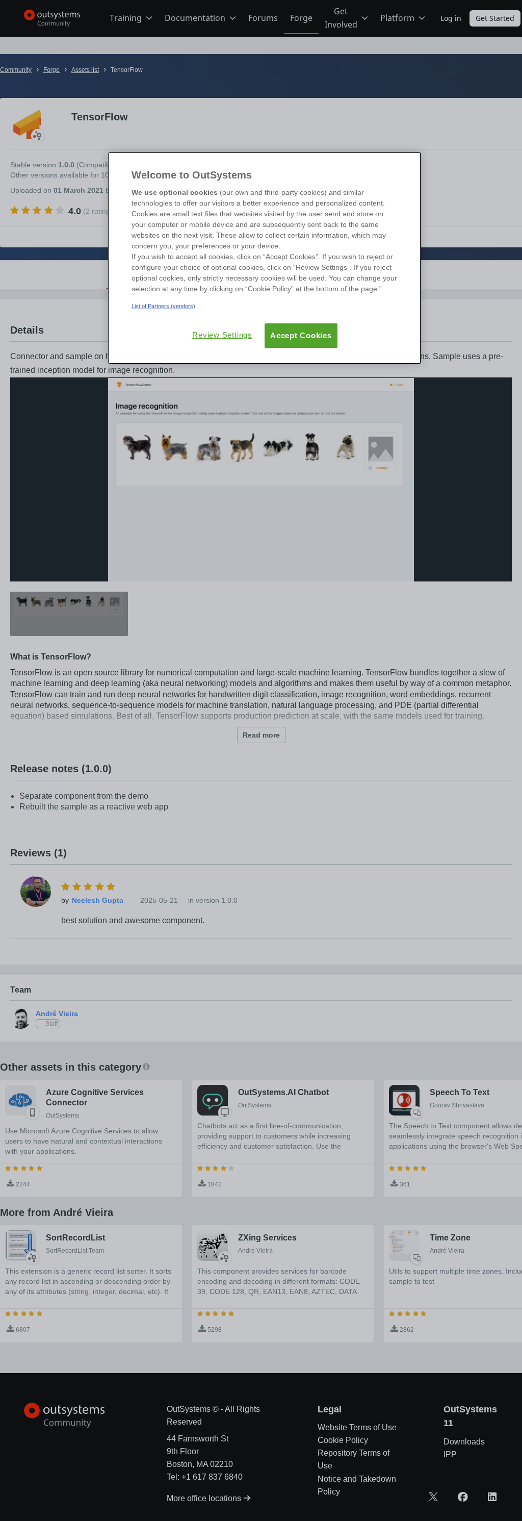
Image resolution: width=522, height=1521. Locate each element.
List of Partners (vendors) (163, 306)
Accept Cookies (301, 335)
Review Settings (222, 335)
